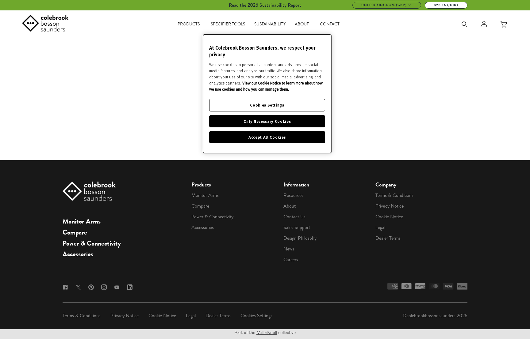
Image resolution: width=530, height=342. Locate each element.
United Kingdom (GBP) (384, 5)
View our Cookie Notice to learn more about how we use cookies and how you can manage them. (266, 86)
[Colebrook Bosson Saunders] (45, 24)
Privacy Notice (389, 206)
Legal (380, 227)
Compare (75, 232)
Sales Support (296, 227)
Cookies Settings (256, 315)
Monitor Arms (82, 221)
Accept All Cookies (267, 137)
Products (189, 24)
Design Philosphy (300, 238)
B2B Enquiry (446, 5)
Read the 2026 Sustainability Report (265, 5)
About (302, 24)
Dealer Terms (388, 238)
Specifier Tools (228, 24)
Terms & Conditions (394, 195)
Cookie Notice (389, 216)
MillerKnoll (266, 332)
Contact (330, 24)
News (288, 249)
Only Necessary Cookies (267, 121)
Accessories (78, 254)
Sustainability (270, 24)
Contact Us (294, 216)
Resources (293, 195)
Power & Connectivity (92, 243)
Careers (290, 259)
